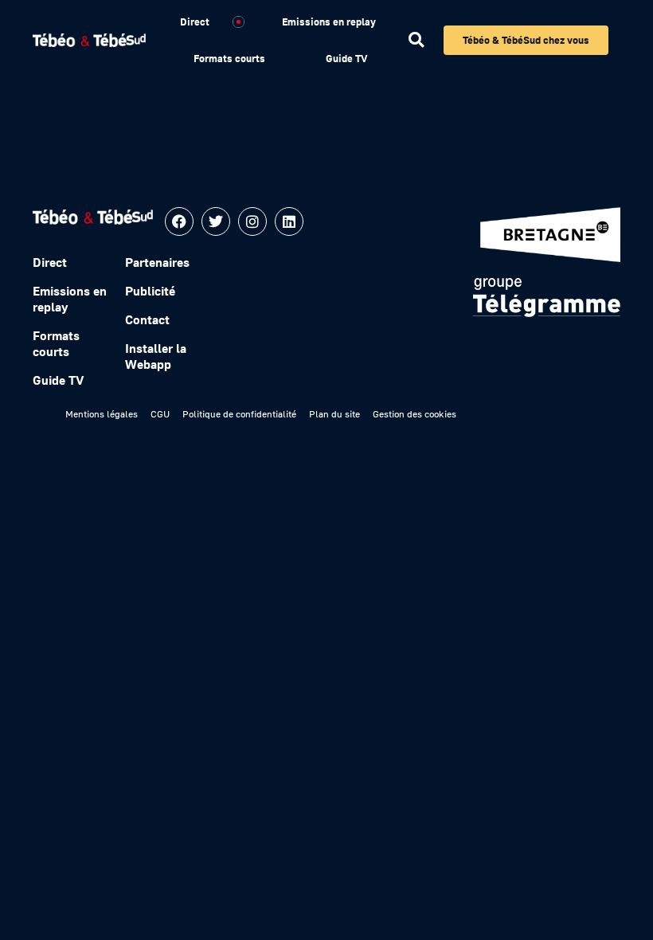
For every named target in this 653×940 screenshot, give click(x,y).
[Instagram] (252, 221)
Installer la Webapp (155, 356)
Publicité (150, 291)
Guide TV (346, 58)
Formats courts (229, 58)
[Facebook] (179, 221)
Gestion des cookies (414, 414)
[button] (416, 40)
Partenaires (157, 262)
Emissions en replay (329, 21)
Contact (147, 319)
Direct (194, 21)
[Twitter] (215, 221)
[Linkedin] (289, 221)
